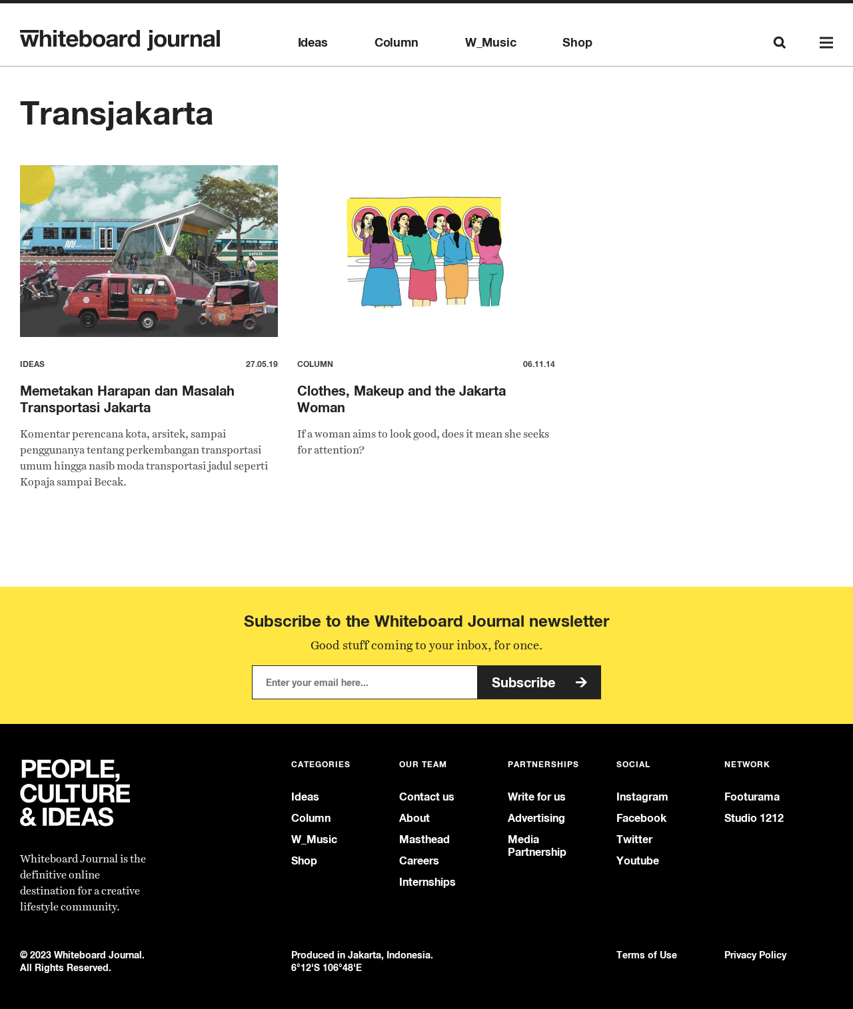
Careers (419, 860)
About (414, 818)
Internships (427, 882)
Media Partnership (537, 845)
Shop (577, 42)
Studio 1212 (754, 818)
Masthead (424, 839)
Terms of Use (646, 954)
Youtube (637, 860)
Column (397, 42)
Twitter (634, 839)
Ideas (313, 42)
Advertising (536, 818)
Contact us (426, 797)
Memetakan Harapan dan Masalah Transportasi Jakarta (127, 399)
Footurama (752, 797)
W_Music (490, 42)
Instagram (642, 797)
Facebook (641, 818)
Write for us (537, 797)
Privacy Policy (755, 954)
